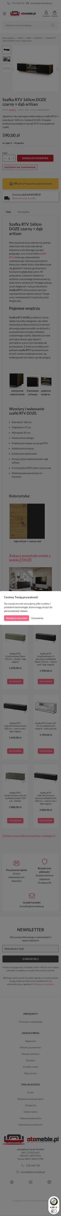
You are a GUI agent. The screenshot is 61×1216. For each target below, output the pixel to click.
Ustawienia (37, 618)
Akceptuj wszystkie (16, 618)
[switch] (54, 1211)
